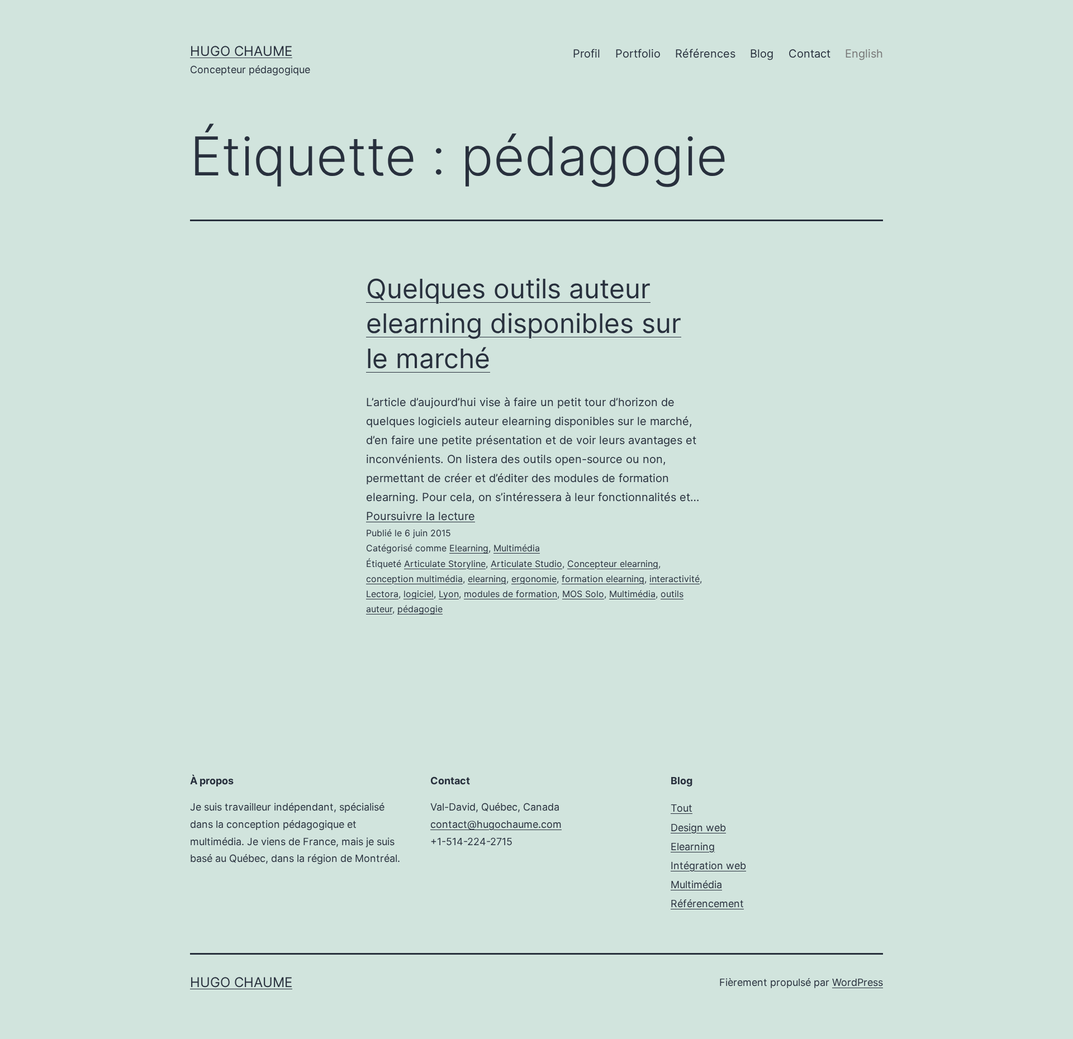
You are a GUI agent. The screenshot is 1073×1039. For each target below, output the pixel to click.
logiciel (418, 593)
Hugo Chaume (241, 51)
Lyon (449, 593)
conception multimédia (414, 578)
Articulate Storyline (445, 563)
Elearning (468, 548)
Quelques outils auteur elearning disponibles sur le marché (523, 323)
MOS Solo (583, 593)
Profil (586, 53)
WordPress (857, 982)
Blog (761, 53)
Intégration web (708, 865)
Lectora (382, 593)
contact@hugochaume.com (496, 824)
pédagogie (420, 608)
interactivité (674, 578)
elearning (487, 578)
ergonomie (534, 578)
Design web (698, 827)
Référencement (707, 903)
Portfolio (638, 53)
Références (705, 53)
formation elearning (603, 578)
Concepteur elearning (612, 563)
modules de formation (510, 593)
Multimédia (516, 548)
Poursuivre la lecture (420, 516)
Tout (681, 808)
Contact (809, 53)
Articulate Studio (526, 563)
